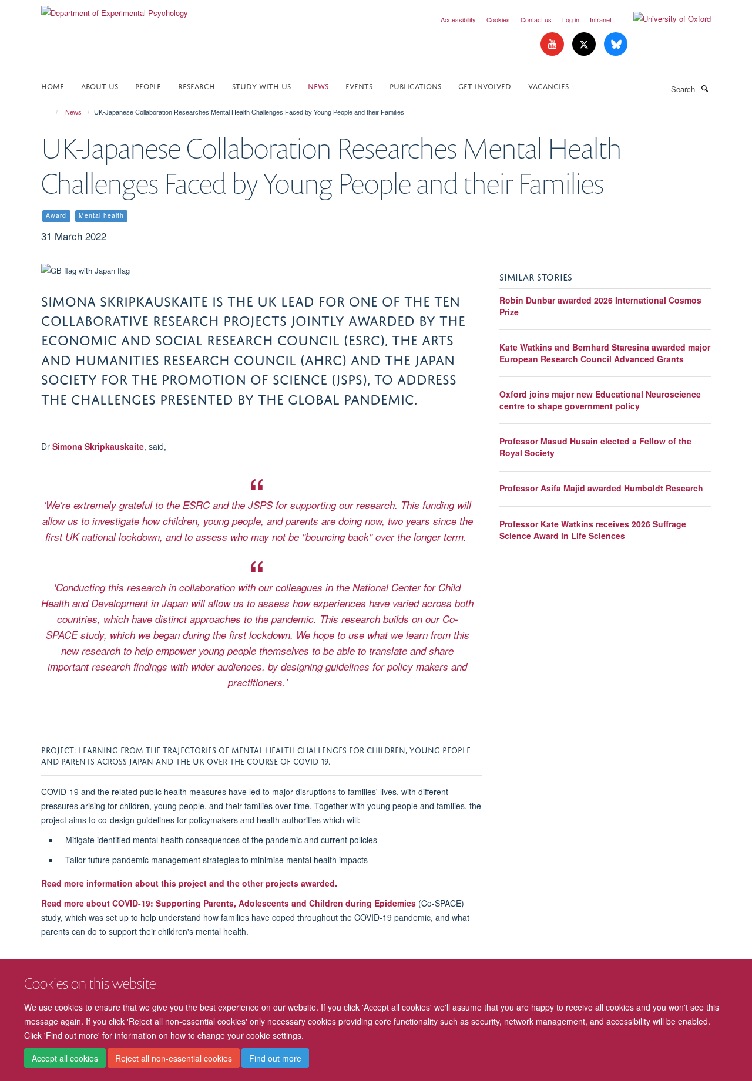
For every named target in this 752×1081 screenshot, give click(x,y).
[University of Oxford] (663, 19)
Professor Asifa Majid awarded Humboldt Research (601, 488)
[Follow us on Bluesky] (615, 44)
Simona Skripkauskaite (98, 446)
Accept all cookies (65, 1058)
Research (196, 85)
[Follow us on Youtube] (553, 44)
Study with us (261, 85)
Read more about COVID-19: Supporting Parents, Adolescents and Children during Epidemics (229, 903)
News (318, 85)
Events (358, 85)
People (148, 85)
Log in (570, 19)
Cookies (498, 19)
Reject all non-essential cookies (173, 1058)
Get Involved (484, 85)
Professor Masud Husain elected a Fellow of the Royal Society (595, 447)
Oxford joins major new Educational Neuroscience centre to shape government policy (600, 400)
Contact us (536, 19)
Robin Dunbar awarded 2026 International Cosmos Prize (600, 306)
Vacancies (548, 85)
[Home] (51, 112)
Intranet (601, 19)
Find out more (275, 1058)
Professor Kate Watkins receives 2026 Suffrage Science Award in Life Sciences (592, 529)
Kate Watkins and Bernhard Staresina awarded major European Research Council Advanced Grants (604, 353)
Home (52, 85)
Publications (415, 85)
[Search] (704, 88)
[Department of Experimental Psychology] (114, 8)
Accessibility (458, 19)
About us (99, 85)
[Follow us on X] (585, 44)
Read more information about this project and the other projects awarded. (189, 883)
